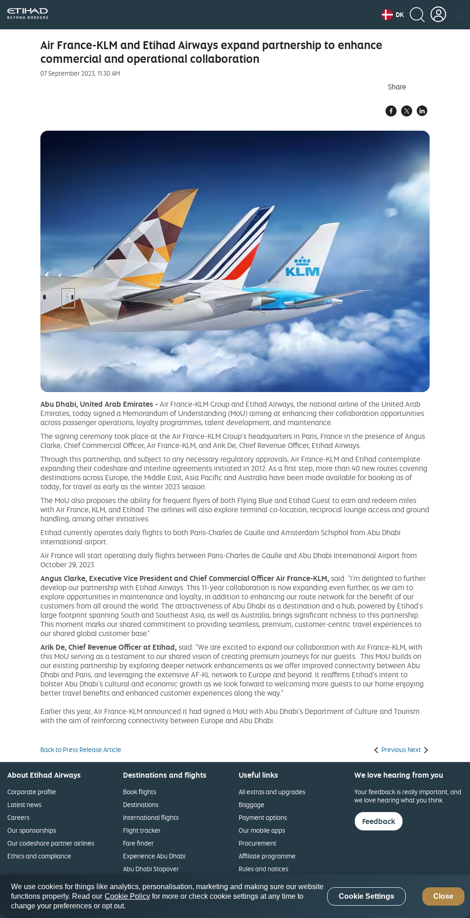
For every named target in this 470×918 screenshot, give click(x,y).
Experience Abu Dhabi (154, 856)
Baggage (251, 804)
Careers (18, 817)
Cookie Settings (366, 896)
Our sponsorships (31, 830)
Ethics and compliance (39, 856)
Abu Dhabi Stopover (151, 868)
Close (443, 896)
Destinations (140, 804)
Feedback (378, 821)
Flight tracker (142, 830)
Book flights (139, 791)
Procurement (257, 843)
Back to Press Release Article (80, 750)
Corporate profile (31, 791)
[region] (235, 896)
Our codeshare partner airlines (50, 843)
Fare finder (138, 843)
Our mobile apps (262, 830)
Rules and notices (263, 868)
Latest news (24, 804)
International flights (151, 817)
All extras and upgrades (272, 791)
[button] (393, 14)
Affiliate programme (267, 856)
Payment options (263, 817)
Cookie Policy (127, 896)
